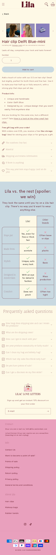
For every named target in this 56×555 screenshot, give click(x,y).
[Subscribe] (48, 411)
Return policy (11, 473)
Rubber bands (11, 513)
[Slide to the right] (53, 31)
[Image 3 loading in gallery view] (42, 30)
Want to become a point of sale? (20, 456)
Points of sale (11, 461)
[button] (46, 4)
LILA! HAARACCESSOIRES (31, 550)
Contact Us (10, 450)
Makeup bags (11, 507)
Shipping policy (12, 467)
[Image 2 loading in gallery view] (28, 30)
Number (5, 55)
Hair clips (9, 501)
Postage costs (17, 45)
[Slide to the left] (3, 31)
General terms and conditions (19, 485)
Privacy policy (11, 479)
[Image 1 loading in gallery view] (13, 30)
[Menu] (3, 4)
